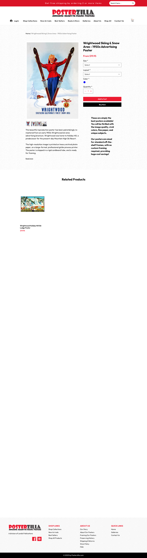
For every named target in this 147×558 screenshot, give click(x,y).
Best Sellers (53, 535)
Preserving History (87, 538)
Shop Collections (55, 529)
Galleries (114, 532)
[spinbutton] (88, 91)
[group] (73, 211)
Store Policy (84, 544)
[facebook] (34, 539)
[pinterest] (39, 539)
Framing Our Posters (88, 535)
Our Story (84, 529)
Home (28, 33)
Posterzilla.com (78, 555)
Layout (87, 70)
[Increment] (91, 91)
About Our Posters (87, 532)
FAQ (81, 547)
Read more (29, 159)
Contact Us (115, 535)
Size (85, 61)
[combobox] (102, 65)
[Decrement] (85, 91)
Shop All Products (55, 538)
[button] (73, 21)
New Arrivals (53, 532)
